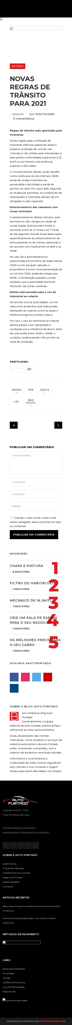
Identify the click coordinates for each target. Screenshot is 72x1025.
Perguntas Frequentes (14, 968)
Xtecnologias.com (53, 1021)
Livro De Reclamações (14, 987)
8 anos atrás (21, 571)
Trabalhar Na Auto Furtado (16, 873)
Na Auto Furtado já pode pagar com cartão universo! (29, 918)
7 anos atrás (20, 589)
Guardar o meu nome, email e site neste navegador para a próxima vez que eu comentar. (35, 522)
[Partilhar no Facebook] (32, 361)
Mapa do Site (9, 991)
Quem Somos (10, 863)
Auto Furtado (45, 114)
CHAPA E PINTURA (26, 566)
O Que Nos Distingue (13, 868)
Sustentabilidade (11, 882)
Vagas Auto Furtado (13, 877)
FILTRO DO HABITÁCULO (32, 583)
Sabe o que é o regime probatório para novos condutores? (31, 906)
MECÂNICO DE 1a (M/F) (30, 600)
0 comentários (23, 118)
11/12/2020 (18, 114)
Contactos (8, 886)
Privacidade (8, 973)
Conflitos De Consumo (14, 982)
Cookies (6, 978)
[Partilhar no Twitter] (36, 361)
